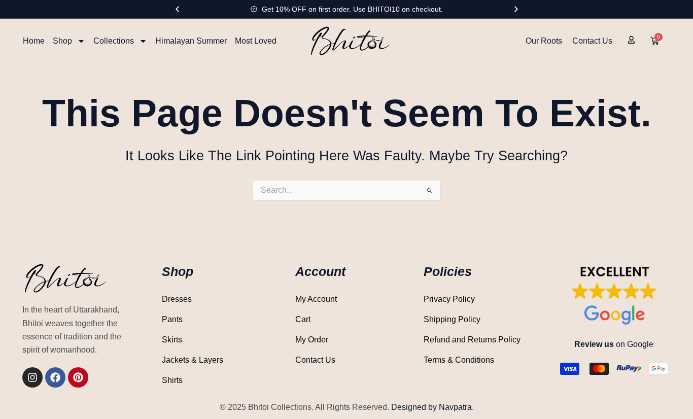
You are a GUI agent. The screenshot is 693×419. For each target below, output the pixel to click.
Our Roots (544, 41)
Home (34, 41)
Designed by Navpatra (431, 407)
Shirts (172, 380)
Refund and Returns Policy (472, 339)
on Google (613, 344)
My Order (311, 339)
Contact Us (592, 41)
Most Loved (255, 41)
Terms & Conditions (459, 360)
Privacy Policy (449, 299)
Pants (172, 319)
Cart (302, 319)
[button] (177, 9)
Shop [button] (62, 41)
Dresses (177, 299)
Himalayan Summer (191, 41)
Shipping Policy (452, 319)
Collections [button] (113, 41)
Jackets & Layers (192, 360)
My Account (316, 299)
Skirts (172, 339)
